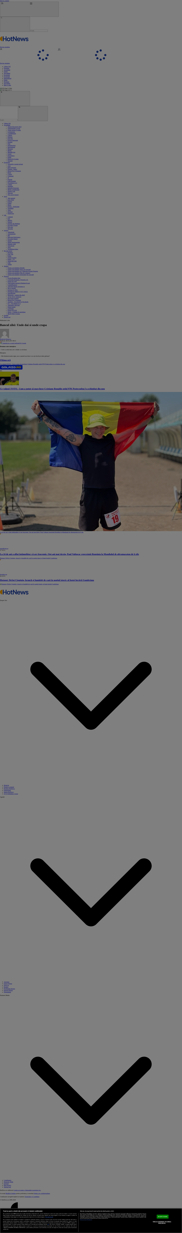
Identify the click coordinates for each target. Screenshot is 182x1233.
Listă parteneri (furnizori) (86, 1219)
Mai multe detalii (49, 1217)
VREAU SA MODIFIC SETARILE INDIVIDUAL (162, 1222)
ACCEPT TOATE (162, 1216)
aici (48, 1224)
